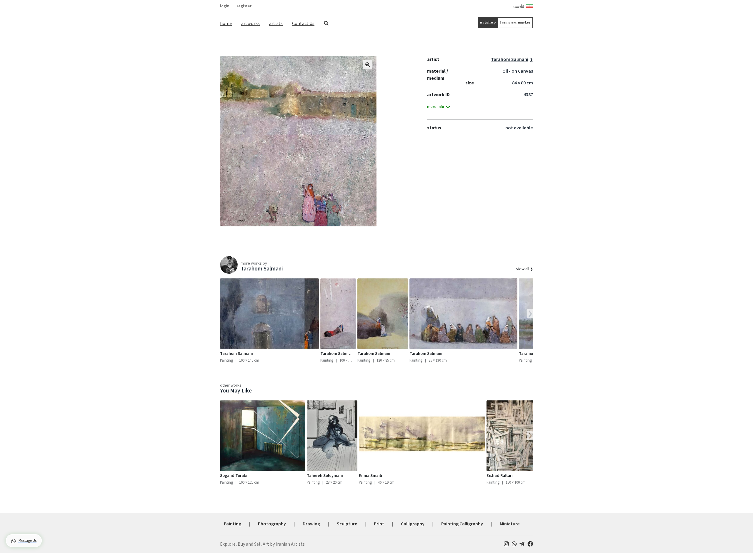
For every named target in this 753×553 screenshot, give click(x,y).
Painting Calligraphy (462, 524)
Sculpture (347, 524)
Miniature (510, 524)
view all (523, 269)
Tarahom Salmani (509, 59)
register (244, 6)
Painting (232, 524)
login (224, 6)
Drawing (311, 524)
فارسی (518, 6)
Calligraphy (412, 524)
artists (276, 23)
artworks (250, 23)
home (226, 23)
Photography (272, 524)
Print (379, 524)
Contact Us (303, 23)
